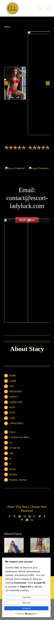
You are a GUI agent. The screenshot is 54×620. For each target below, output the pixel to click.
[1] (15, 83)
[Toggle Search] (40, 8)
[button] (6, 83)
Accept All (26, 608)
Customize (26, 597)
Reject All (26, 603)
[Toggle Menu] (47, 8)
